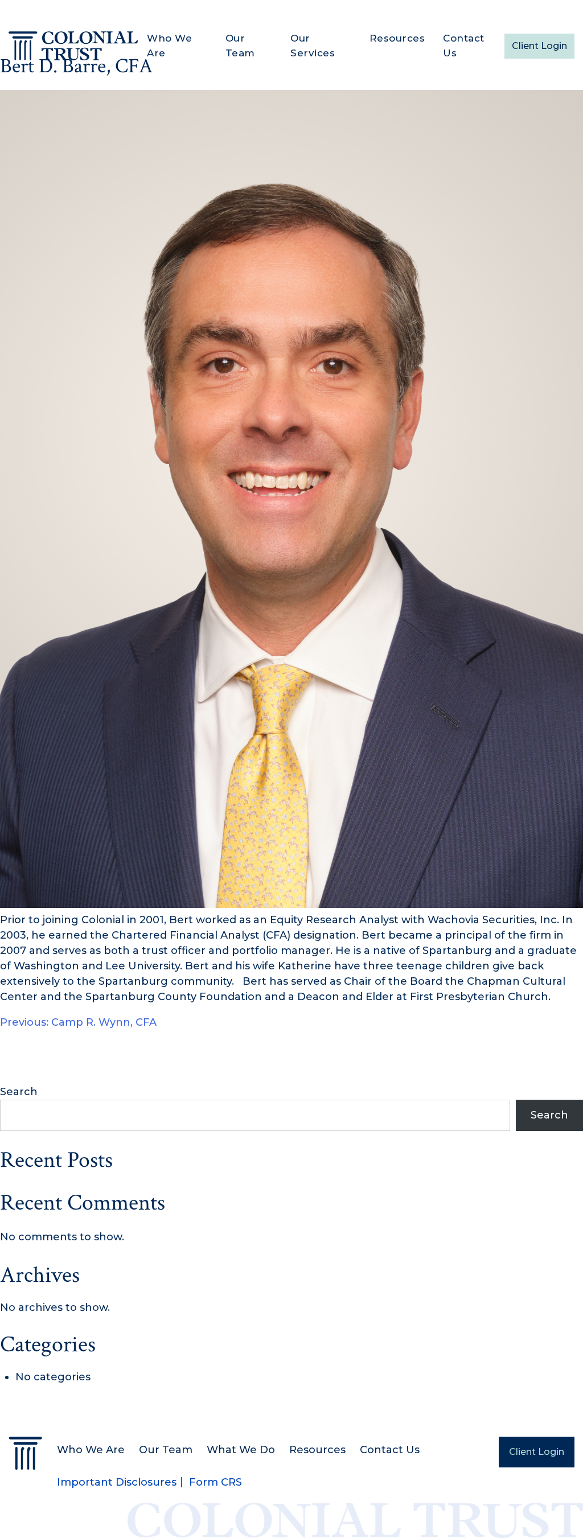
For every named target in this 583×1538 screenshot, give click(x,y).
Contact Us (464, 45)
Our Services (312, 45)
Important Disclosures (116, 1482)
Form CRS (215, 1482)
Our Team (240, 45)
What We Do (241, 1450)
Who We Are (169, 45)
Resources (397, 38)
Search (19, 1091)
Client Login (539, 45)
